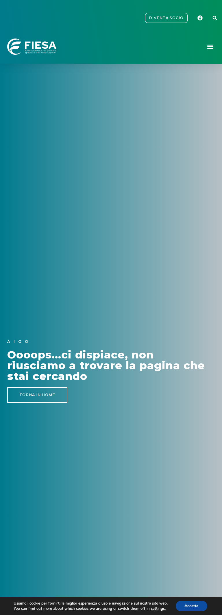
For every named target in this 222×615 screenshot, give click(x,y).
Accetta (191, 606)
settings (158, 608)
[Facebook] (201, 18)
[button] (214, 18)
